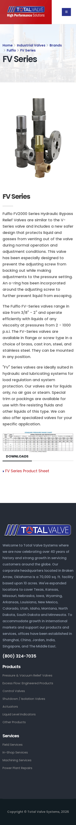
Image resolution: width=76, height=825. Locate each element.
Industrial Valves (31, 45)
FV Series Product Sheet (27, 471)
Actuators (10, 706)
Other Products (14, 722)
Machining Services (17, 760)
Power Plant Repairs (17, 768)
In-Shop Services (15, 752)
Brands (56, 45)
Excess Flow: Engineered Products (28, 683)
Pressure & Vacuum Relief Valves (27, 675)
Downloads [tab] (17, 456)
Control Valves (14, 691)
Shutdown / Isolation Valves (24, 699)
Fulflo (11, 50)
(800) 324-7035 (19, 656)
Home (8, 45)
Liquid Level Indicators (19, 714)
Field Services (13, 745)
